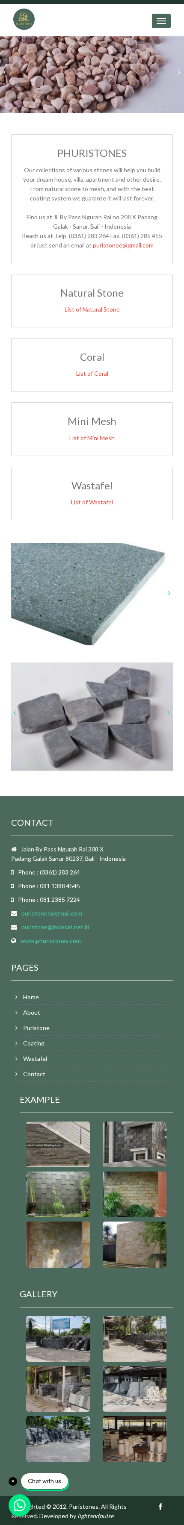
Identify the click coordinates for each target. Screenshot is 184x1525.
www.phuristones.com (51, 940)
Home (31, 997)
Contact (34, 1074)
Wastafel (35, 1058)
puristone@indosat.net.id (55, 926)
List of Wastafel (92, 502)
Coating (34, 1043)
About (31, 1012)
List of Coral (92, 373)
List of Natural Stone (92, 309)
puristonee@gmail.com (123, 245)
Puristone (36, 1027)
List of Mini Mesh (92, 438)
